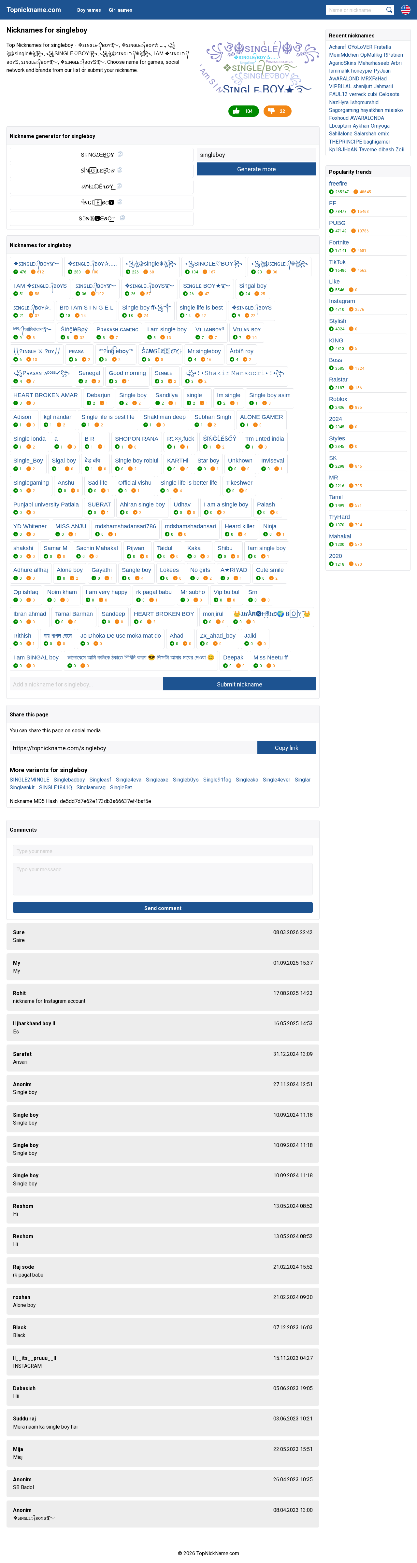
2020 (335, 556)
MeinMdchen (344, 55)
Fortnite (339, 242)
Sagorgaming (344, 110)
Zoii (399, 149)
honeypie (361, 71)
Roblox (338, 399)
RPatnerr (394, 55)
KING (336, 340)
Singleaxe (157, 780)
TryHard (339, 517)
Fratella (382, 47)
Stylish (337, 321)
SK (333, 458)
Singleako (247, 780)
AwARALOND (344, 79)
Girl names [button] (120, 10)
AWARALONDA (367, 118)
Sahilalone (340, 134)
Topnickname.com (34, 10)
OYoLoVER (360, 47)
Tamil (336, 497)
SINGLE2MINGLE (29, 780)
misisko (394, 110)
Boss (335, 360)
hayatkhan (372, 110)
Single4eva (128, 780)
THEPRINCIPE (345, 142)
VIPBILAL (340, 86)
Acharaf (337, 47)
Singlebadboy (69, 780)
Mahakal (340, 536)
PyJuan (382, 71)
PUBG (337, 223)
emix (383, 134)
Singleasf (100, 780)
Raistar (338, 379)
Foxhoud (339, 118)
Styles (337, 438)
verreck (357, 94)
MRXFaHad (374, 79)
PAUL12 (338, 94)
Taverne (368, 149)
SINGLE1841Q (55, 787)
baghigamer (377, 142)
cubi (372, 94)
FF (332, 203)
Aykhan (361, 126)
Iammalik (339, 71)
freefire (338, 183)
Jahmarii (383, 86)
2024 (335, 419)
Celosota (389, 94)
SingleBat (121, 787)
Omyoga (380, 126)
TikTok (337, 262)
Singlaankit (22, 787)
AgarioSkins (342, 63)
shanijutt (362, 86)
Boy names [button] (89, 10)
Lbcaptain (340, 126)
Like (334, 281)
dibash (386, 149)
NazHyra (339, 102)
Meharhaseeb (373, 63)
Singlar (302, 780)
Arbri (396, 63)
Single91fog (217, 780)
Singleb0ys (186, 780)
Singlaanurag (91, 787)
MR (333, 477)
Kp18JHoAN (343, 149)
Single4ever (276, 780)
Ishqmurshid (364, 102)
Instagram (342, 301)
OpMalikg (371, 55)
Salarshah (365, 134)
